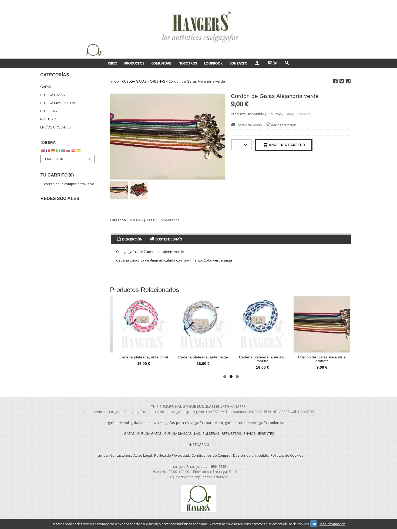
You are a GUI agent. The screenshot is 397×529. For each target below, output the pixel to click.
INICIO (112, 63)
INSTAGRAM (199, 444)
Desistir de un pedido (250, 455)
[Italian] (58, 151)
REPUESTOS (50, 119)
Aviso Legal (142, 455)
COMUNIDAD (161, 63)
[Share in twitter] (341, 81)
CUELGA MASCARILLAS (58, 102)
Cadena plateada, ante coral (143, 357)
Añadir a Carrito (286, 144)
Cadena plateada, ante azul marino (262, 359)
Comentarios (169, 220)
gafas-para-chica (179, 422)
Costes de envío (248, 125)
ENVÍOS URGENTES (55, 127)
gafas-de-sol (118, 422)
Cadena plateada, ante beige (203, 357)
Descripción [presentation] (132, 239)
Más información (332, 523)
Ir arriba (101, 455)
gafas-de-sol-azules (147, 422)
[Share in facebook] (335, 81)
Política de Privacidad (171, 455)
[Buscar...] (286, 63)
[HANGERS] (198, 29)
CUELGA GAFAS (52, 94)
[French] (48, 151)
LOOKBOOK (213, 63)
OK (313, 523)
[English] (43, 151)
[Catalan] (79, 151)
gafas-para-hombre (241, 422)
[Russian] (68, 151)
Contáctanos (120, 455)
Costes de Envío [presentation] (168, 239)
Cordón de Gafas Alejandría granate (322, 359)
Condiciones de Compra (211, 455)
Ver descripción (283, 125)
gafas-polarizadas (274, 422)
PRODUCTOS (134, 63)
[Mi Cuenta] (257, 63)
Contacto (238, 63)
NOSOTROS (188, 63)
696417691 (219, 466)
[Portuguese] (63, 151)
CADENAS (135, 220)
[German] (53, 151)
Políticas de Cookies (287, 455)
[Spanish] (73, 151)
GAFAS (45, 86)
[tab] (129, 239)
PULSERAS (48, 110)
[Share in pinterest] (348, 81)
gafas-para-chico (209, 422)
